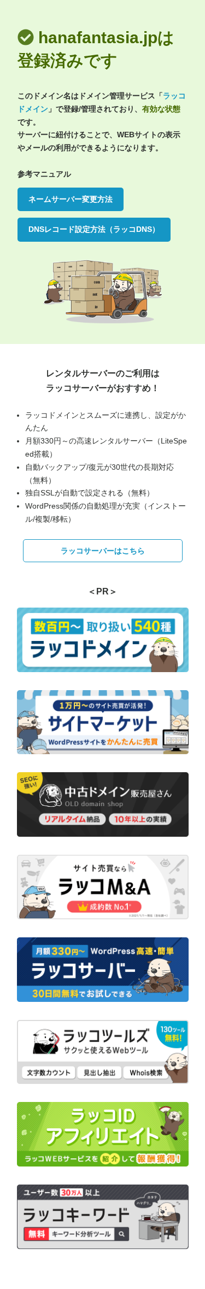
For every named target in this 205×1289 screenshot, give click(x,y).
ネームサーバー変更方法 (70, 199)
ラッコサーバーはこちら (103, 550)
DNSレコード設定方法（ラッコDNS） (94, 229)
